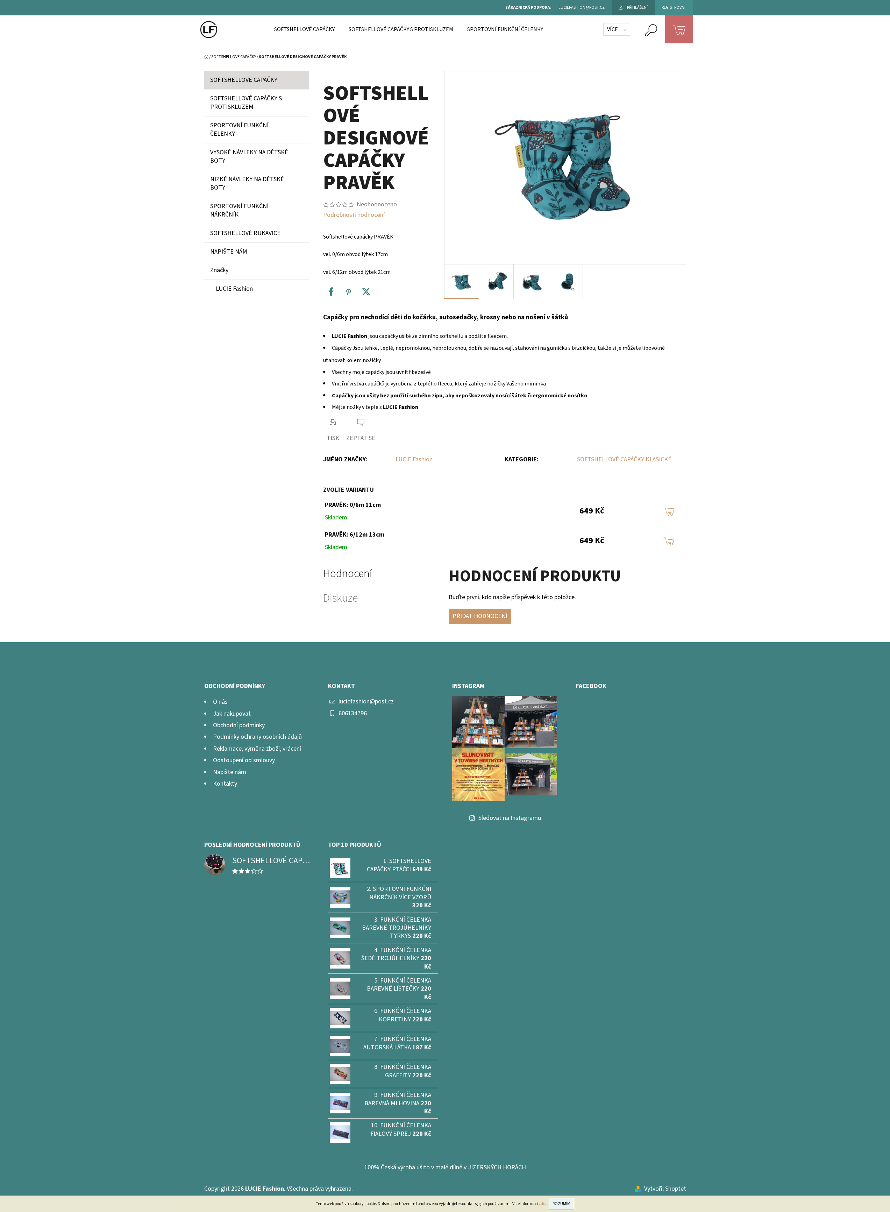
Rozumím (561, 1204)
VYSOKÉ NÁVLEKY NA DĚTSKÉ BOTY (249, 156)
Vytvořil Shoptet (665, 1188)
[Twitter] (366, 292)
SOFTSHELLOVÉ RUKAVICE (245, 233)
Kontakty (225, 783)
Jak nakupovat (232, 713)
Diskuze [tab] (340, 598)
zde (542, 1204)
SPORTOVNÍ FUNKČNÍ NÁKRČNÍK (239, 210)
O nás (220, 701)
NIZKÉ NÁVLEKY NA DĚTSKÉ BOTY (247, 183)
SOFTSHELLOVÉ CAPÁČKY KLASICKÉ (624, 459)
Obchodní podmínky (239, 725)
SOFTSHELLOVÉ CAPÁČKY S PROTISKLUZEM (246, 102)
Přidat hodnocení (480, 616)
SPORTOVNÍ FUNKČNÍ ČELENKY (239, 129)
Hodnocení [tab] (347, 574)
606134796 (353, 713)
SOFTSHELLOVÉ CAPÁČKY (243, 80)
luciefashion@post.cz (366, 701)
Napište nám (229, 772)
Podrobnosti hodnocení (354, 215)
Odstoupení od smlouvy (244, 760)
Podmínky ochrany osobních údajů (257, 736)
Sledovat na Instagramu (509, 818)
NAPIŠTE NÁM (228, 251)
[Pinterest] (349, 292)
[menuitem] (304, 29)
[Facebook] (331, 292)
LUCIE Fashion (414, 459)
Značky (219, 270)
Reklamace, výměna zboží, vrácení (257, 748)
